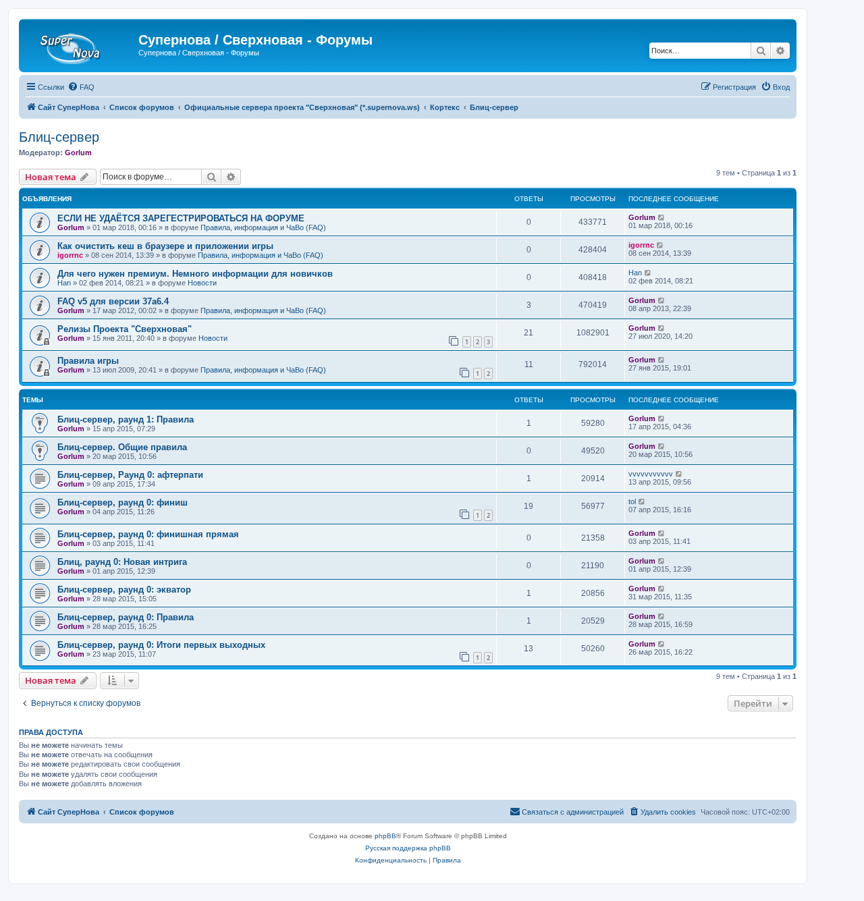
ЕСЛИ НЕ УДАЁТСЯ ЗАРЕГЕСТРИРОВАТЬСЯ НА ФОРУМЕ (180, 218)
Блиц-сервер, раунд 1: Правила (125, 419)
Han (64, 283)
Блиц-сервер (59, 137)
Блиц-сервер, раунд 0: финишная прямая (148, 534)
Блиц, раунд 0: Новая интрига (122, 562)
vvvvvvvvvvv (650, 474)
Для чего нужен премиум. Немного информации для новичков (195, 274)
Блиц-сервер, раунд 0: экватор (124, 589)
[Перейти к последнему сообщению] (661, 217)
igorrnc (70, 255)
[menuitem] (81, 87)
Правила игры (88, 361)
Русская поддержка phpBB (408, 848)
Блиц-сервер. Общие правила (122, 447)
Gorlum (78, 152)
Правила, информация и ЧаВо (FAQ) (263, 227)
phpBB (385, 836)
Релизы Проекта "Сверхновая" (124, 329)
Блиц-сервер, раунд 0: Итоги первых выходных (161, 645)
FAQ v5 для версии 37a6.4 (113, 301)
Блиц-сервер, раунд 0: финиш (122, 502)
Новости (202, 283)
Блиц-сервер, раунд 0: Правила (125, 617)
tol (632, 501)
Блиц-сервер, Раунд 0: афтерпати (130, 475)
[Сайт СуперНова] (80, 43)
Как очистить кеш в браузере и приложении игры (165, 246)
